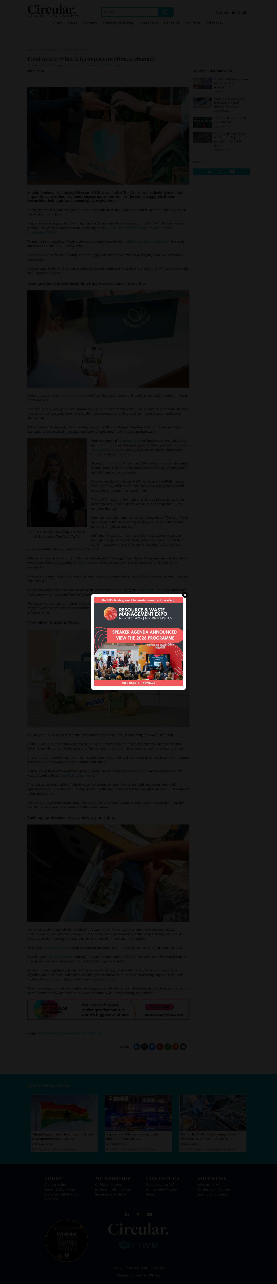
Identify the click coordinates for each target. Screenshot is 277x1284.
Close (185, 595)
